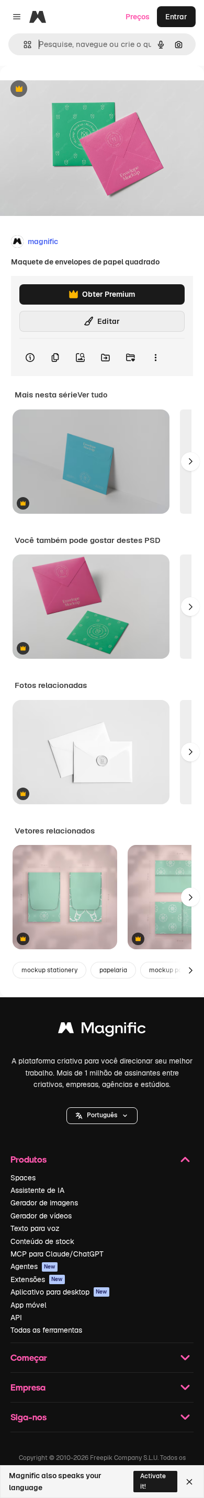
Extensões (36, 1279)
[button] (102, 1115)
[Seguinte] (190, 461)
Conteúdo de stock (42, 1241)
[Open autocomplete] (23, 45)
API (16, 1317)
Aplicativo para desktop (58, 1292)
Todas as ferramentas (46, 1330)
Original (67, 89)
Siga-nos (28, 1416)
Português (102, 1115)
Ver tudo (92, 395)
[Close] (189, 1482)
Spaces (23, 1177)
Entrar (176, 16)
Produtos (28, 1159)
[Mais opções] (155, 357)
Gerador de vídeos (41, 1216)
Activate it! (153, 1481)
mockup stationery (49, 970)
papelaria (113, 970)
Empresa (28, 1387)
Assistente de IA (37, 1190)
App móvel (28, 1305)
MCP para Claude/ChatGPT (57, 1254)
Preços (138, 16)
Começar (28, 1357)
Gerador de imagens (44, 1202)
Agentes (32, 1266)
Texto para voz (35, 1228)
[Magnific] (102, 1030)
